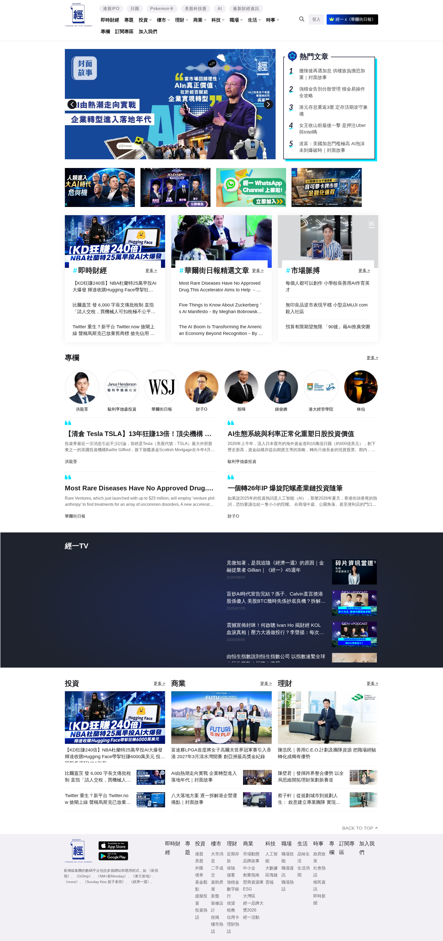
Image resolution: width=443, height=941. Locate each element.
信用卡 (233, 928)
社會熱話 (319, 882)
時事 (270, 20)
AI (220, 8)
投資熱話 (201, 924)
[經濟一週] (78, 14)
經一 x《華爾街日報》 (356, 19)
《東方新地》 (142, 887)
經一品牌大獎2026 (253, 917)
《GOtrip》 (84, 887)
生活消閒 (303, 882)
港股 (199, 864)
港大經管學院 (321, 409)
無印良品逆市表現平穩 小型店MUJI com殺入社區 (327, 308)
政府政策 (319, 868)
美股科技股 (196, 8)
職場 (234, 20)
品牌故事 (251, 871)
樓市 (161, 20)
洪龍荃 (82, 409)
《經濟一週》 (140, 892)
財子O (201, 409)
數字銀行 (233, 903)
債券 (199, 885)
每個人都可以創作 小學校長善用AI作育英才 (328, 286)
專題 (129, 20)
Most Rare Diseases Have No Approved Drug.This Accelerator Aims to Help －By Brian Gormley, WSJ (220, 287)
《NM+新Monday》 (112, 887)
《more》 (71, 892)
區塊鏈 (271, 885)
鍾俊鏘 (281, 409)
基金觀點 (201, 896)
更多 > (151, 270)
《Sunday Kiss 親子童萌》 (104, 892)
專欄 (105, 31)
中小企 (249, 878)
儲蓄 (231, 885)
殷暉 (241, 409)
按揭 (215, 928)
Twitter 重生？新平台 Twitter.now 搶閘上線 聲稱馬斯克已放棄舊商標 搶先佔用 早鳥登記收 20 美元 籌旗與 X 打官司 (114, 330)
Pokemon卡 (162, 8)
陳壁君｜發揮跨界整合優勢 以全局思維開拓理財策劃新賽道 (311, 787)
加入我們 (148, 31)
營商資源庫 (253, 892)
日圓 (134, 8)
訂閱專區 (124, 31)
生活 (252, 20)
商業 (198, 20)
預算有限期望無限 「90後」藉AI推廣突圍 (328, 326)
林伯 (361, 409)
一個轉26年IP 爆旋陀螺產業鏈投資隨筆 (285, 488)
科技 (216, 20)
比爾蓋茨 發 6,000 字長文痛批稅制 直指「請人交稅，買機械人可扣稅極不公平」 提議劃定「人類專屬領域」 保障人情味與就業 (115, 308)
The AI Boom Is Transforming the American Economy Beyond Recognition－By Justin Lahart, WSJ (221, 330)
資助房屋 (217, 896)
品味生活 (303, 868)
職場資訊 (287, 882)
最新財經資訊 (246, 8)
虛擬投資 (201, 910)
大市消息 (217, 868)
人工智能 (271, 868)
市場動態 (251, 864)
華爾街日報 (162, 409)
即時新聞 (319, 910)
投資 (143, 20)
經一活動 (251, 928)
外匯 (199, 878)
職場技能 (287, 868)
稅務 (231, 920)
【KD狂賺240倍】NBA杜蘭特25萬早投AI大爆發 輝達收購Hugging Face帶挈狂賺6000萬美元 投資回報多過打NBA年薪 (114, 287)
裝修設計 (217, 917)
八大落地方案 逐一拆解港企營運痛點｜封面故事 (204, 809)
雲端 (269, 892)
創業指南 (251, 885)
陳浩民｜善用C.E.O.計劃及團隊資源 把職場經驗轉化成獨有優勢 (327, 764)
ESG (247, 899)
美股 (199, 871)
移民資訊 (319, 896)
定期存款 (233, 868)
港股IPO (111, 8)
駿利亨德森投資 (122, 409)
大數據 (271, 878)
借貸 (231, 914)
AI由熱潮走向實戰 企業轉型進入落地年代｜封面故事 (204, 787)
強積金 (233, 892)
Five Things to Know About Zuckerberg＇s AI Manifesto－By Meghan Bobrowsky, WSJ (221, 308)
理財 (179, 20)
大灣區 (249, 906)
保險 (231, 878)
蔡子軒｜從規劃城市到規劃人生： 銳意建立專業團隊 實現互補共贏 (309, 810)
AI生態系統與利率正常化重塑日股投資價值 (291, 434)
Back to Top (357, 838)
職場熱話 (287, 896)
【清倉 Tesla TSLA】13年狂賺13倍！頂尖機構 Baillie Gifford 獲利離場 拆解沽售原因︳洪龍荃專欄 (140, 435)
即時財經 (110, 20)
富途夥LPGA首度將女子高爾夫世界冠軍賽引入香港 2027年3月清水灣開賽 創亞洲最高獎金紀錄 (221, 764)
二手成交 (217, 882)
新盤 (215, 906)
